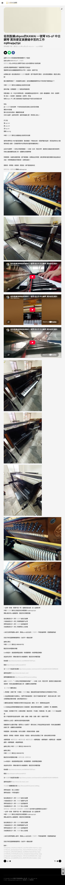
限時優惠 (6, 46)
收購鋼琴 (26, 809)
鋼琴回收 (6, 169)
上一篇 (8, 861)
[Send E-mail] (5, 52)
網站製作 (25, 880)
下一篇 (56, 861)
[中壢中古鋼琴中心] (12, 3)
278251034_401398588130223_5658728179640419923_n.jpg (22, 858)
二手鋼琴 (20, 60)
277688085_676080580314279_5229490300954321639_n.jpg (23, 854)
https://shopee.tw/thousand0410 (16, 665)
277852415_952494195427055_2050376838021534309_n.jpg (22, 850)
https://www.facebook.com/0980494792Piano (21, 661)
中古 (5, 786)
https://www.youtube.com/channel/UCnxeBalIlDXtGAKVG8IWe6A (38, 669)
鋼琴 (7, 786)
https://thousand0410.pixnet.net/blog (26, 677)
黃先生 (16, 46)
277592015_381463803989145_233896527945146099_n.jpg (22, 852)
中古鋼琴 (22, 74)
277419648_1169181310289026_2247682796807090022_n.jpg (22, 847)
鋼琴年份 (6, 63)
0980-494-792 (34, 878)
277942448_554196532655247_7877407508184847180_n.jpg (22, 856)
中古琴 (18, 89)
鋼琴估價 (29, 739)
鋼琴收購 (13, 169)
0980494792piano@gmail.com (15, 880)
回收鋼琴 (20, 809)
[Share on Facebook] (13, 52)
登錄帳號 (31, 880)
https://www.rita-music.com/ (20, 673)
